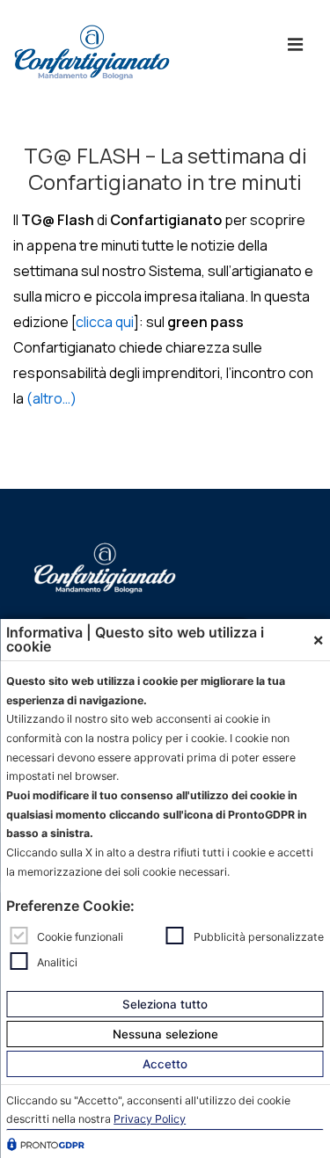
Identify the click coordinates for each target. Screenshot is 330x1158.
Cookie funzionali (80, 936)
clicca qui (105, 321)
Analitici (57, 961)
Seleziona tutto (165, 1004)
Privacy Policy (150, 1118)
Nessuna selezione (165, 1034)
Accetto (165, 1064)
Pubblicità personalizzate (259, 936)
